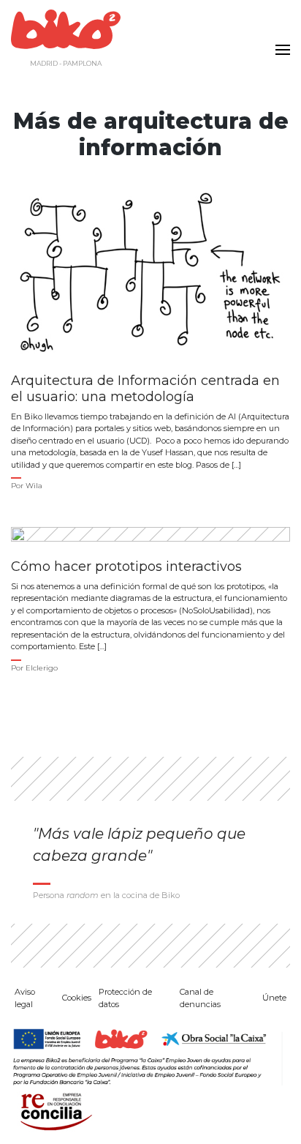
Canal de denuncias (200, 998)
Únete (274, 997)
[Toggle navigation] (279, 41)
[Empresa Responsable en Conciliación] (53, 1110)
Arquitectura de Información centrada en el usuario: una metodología (145, 389)
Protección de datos (125, 998)
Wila (34, 485)
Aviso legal (25, 998)
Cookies (76, 997)
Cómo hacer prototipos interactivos (126, 567)
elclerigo (42, 668)
